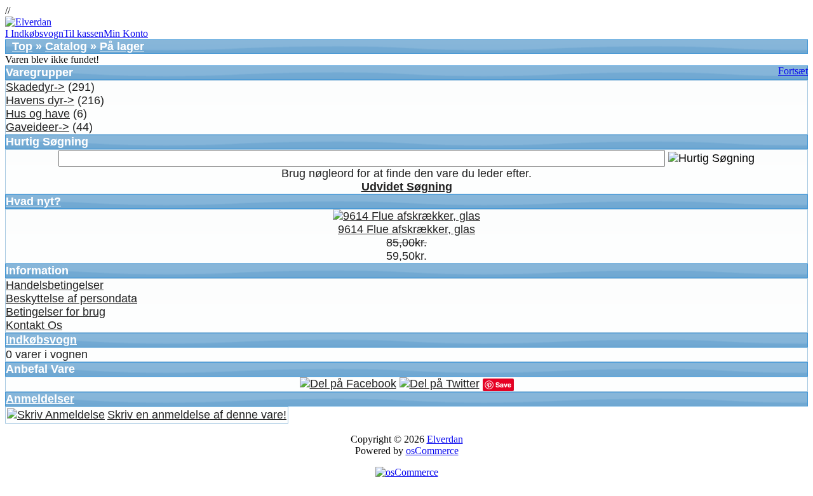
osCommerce (432, 450)
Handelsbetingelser (55, 285)
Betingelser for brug (55, 311)
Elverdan (445, 439)
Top (22, 46)
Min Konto (126, 33)
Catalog (66, 46)
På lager (122, 46)
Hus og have (38, 113)
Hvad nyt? (33, 201)
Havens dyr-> (40, 100)
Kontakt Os (34, 325)
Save (503, 384)
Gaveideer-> (37, 127)
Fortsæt (793, 70)
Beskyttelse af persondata (71, 298)
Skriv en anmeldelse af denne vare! (196, 414)
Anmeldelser (40, 398)
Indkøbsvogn (41, 339)
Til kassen (84, 33)
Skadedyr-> (35, 87)
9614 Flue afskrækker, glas (406, 229)
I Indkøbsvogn (34, 33)
